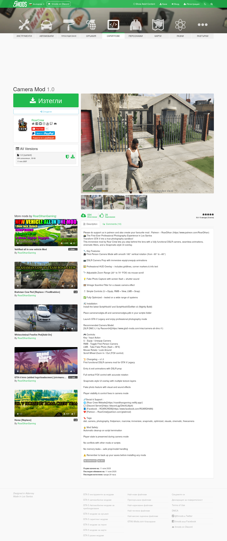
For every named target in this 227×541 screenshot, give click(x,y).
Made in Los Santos (23, 496)
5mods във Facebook (185, 521)
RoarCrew (38, 120)
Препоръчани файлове (139, 499)
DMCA (175, 510)
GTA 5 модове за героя (95, 524)
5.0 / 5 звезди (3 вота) (205, 217)
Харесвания (110, 217)
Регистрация (193, 3)
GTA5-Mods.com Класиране (142, 521)
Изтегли (49, 100)
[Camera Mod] (147, 143)
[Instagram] (43, 123)
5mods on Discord (183, 526)
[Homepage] (33, 123)
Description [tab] (91, 223)
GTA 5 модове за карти (94, 529)
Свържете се (178, 494)
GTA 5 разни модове (93, 535)
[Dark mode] (205, 4)
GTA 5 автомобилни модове (97, 499)
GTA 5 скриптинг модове (95, 519)
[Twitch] (51, 123)
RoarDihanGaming (44, 216)
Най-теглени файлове (139, 510)
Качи (164, 3)
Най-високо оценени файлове (143, 515)
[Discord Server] (55, 123)
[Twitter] (40, 123)
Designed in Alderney (23, 493)
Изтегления (92, 217)
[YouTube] (47, 123)
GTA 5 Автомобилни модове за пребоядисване (98, 507)
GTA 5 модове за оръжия (96, 513)
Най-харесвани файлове (140, 505)
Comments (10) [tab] (113, 223)
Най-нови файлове (137, 494)
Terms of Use (178, 505)
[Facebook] (36, 123)
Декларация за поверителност (187, 499)
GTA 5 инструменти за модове (98, 494)
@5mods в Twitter (183, 515)
